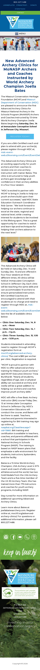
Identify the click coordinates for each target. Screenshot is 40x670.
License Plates (9, 5)
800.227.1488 (20, 2)
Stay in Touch (20, 9)
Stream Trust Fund (22, 5)
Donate (33, 5)
